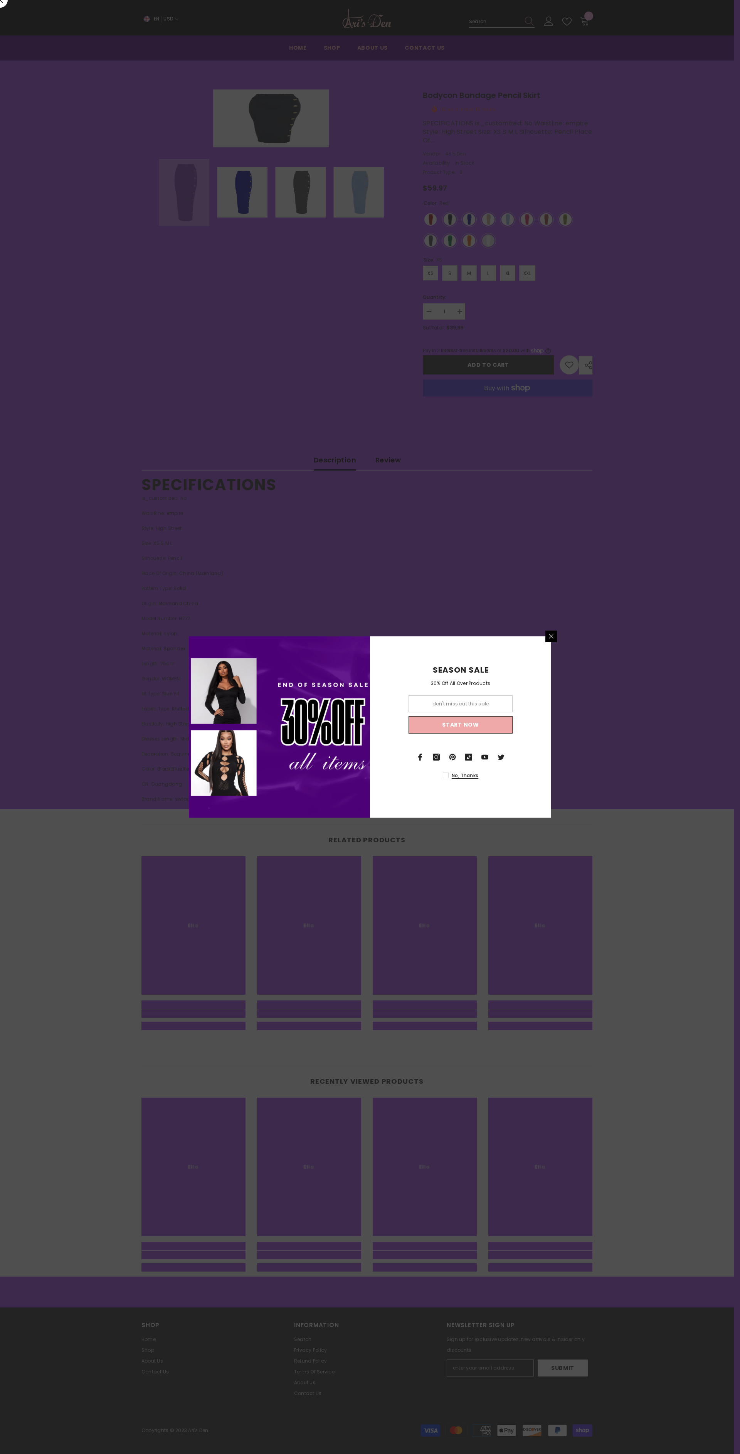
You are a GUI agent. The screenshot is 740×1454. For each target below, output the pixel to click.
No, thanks (465, 775)
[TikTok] (469, 757)
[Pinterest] (452, 757)
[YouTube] (485, 757)
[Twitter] (501, 757)
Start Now (460, 725)
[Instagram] (436, 757)
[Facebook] (420, 757)
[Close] (551, 636)
